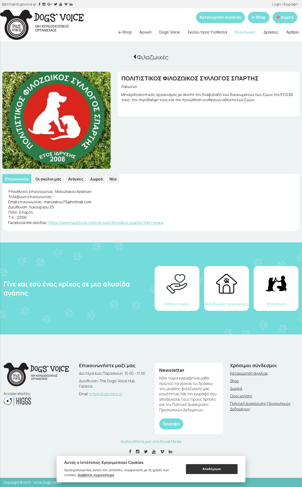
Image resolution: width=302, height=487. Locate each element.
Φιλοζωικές (152, 57)
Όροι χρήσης (241, 396)
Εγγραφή (171, 423)
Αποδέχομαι (211, 469)
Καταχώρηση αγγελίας (220, 17)
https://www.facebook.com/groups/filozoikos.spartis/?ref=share (106, 222)
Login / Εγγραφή (285, 4)
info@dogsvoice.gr (21, 4)
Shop (234, 380)
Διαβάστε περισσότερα (96, 475)
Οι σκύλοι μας (48, 179)
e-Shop (259, 17)
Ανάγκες (75, 179)
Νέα (113, 179)
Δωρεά (96, 179)
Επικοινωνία (17, 179)
